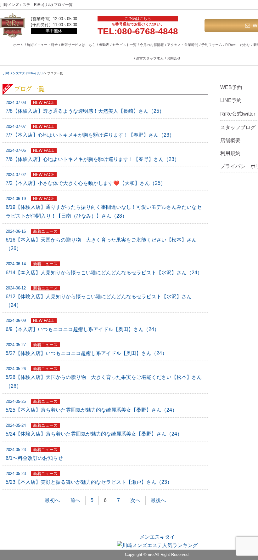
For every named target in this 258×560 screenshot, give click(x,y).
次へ (135, 500)
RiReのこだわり (237, 45)
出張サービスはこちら (78, 45)
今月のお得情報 (152, 45)
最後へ (158, 500)
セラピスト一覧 (124, 45)
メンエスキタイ (157, 537)
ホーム (18, 45)
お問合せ (174, 58)
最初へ (52, 500)
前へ (75, 500)
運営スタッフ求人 (150, 58)
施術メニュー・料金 (42, 45)
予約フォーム (211, 45)
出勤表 (104, 45)
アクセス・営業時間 (182, 45)
